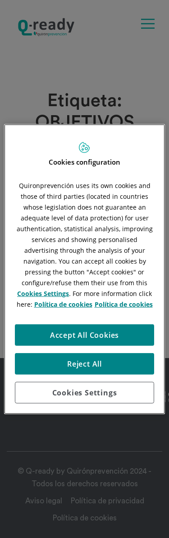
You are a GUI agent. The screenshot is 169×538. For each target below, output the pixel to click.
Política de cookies (63, 304)
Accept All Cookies (84, 335)
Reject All (84, 363)
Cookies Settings (84, 392)
